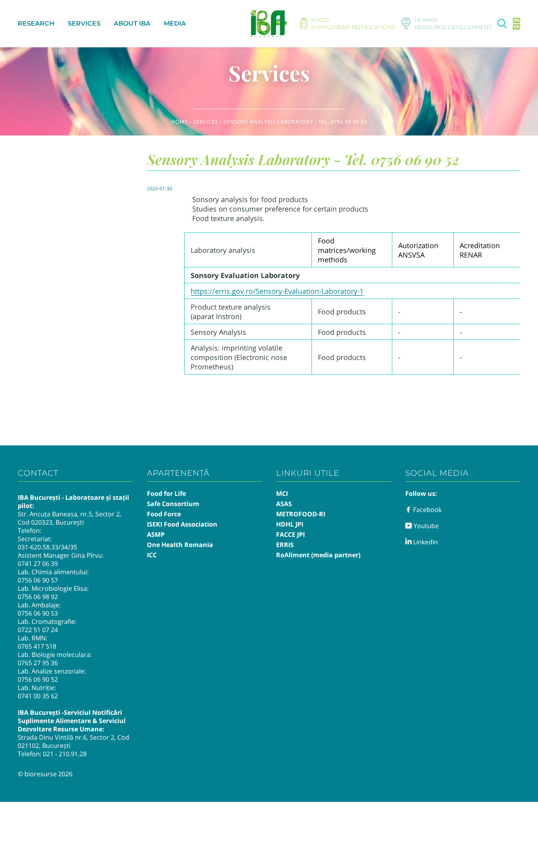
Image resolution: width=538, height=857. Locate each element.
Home (179, 121)
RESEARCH (36, 23)
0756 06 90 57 (38, 580)
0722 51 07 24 (38, 629)
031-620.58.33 (38, 547)
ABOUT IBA (132, 23)
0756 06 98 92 (38, 596)
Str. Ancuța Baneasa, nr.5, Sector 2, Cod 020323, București (69, 518)
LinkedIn (425, 542)
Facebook (427, 509)
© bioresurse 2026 (45, 774)
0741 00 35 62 (38, 696)
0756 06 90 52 (38, 679)
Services (205, 121)
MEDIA (175, 23)
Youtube (425, 525)
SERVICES (84, 23)
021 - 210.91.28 (65, 753)
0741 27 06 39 (38, 563)
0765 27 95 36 (38, 663)
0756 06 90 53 (38, 613)
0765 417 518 (37, 646)
